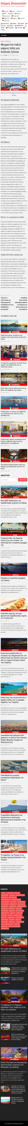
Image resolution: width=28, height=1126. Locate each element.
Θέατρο (18, 908)
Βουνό (13, 901)
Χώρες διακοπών (13, 3)
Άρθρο (10, 893)
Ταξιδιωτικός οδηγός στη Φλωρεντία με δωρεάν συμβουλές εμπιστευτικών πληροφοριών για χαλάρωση (13, 441)
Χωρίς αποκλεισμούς (14, 926)
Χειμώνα (4, 926)
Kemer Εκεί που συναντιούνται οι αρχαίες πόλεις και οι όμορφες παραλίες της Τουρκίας (13, 699)
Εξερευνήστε (21, 906)
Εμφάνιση (12, 906)
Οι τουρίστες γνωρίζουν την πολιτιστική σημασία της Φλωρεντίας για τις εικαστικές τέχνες (13, 365)
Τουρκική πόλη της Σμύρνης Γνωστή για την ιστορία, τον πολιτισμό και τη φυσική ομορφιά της (14, 541)
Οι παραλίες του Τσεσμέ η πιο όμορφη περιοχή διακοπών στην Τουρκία (13, 857)
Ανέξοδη (4, 897)
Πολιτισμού (19, 917)
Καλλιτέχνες (19, 910)
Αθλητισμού (20, 895)
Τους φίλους (19, 921)
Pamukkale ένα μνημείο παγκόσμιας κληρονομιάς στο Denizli (12, 777)
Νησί (10, 915)
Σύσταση (5, 921)
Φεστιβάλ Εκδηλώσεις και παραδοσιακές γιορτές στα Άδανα (14, 502)
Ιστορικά (5, 910)
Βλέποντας (5, 901)
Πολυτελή (5, 919)
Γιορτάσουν (21, 901)
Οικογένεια (18, 915)
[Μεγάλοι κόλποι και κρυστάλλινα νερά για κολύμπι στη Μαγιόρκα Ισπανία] (5, 1098)
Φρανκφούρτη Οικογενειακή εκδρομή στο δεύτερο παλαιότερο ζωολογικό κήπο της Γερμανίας (19, 1026)
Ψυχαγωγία (5, 928)
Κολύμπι (19, 913)
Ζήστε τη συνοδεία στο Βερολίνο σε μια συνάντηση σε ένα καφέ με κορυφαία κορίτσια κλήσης (19, 1036)
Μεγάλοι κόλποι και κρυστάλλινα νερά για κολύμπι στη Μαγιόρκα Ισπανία (17, 1100)
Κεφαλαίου (5, 913)
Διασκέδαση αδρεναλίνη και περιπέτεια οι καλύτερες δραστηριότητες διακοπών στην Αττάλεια (13, 818)
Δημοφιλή (5, 904)
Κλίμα (12, 913)
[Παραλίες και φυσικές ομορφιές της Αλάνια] (5, 978)
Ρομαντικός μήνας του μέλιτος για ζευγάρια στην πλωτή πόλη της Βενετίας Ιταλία (13, 337)
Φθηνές (16, 924)
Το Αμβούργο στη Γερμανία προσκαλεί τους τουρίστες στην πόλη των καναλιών (13, 1007)
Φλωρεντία (8, 41)
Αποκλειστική (16, 899)
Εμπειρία (5, 906)
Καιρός (12, 910)
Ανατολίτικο (12, 897)
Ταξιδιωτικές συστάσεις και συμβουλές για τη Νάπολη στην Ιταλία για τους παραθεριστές (13, 413)
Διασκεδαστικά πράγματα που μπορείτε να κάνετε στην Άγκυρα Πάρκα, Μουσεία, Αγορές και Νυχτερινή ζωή (13, 738)
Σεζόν (18, 919)
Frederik (5, 55)
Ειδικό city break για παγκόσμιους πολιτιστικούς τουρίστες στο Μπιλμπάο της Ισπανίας (14, 1064)
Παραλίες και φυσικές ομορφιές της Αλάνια (17, 978)
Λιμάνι (4, 915)
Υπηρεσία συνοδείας (7, 924)
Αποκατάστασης (6, 899)
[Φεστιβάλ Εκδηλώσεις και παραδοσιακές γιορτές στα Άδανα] (14, 940)
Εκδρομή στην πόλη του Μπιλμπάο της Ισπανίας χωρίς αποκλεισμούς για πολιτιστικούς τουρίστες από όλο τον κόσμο (18, 1089)
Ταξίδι (11, 921)
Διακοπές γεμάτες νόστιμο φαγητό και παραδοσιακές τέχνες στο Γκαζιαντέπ (14, 615)
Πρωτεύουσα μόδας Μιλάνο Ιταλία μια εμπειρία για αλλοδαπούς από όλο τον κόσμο (13, 466)
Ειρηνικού (21, 904)
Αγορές (12, 895)
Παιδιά (4, 917)
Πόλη (12, 919)
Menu (4, 35)
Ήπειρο (17, 893)
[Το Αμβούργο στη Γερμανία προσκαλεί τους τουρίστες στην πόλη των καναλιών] (14, 996)
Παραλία (11, 917)
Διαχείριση (13, 904)
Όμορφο (5, 895)
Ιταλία (2, 41)
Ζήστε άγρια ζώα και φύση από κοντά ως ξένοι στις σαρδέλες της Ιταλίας (14, 389)
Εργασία (4, 908)
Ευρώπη (11, 908)
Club (4, 893)
